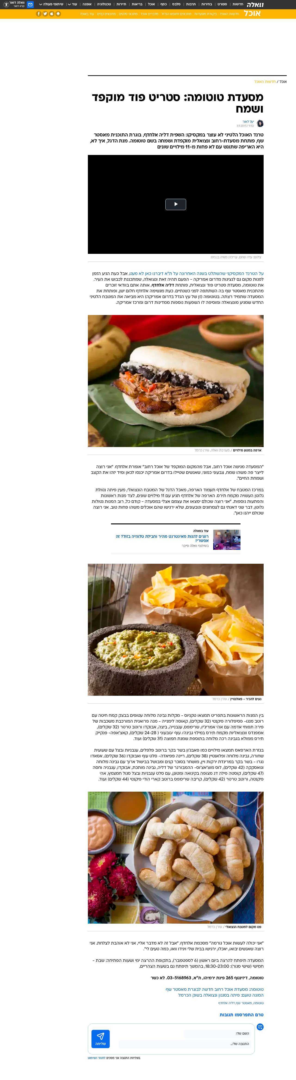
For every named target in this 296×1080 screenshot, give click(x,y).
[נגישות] (6, 5)
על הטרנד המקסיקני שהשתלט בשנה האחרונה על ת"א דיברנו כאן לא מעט (197, 274)
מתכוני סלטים (128, 14)
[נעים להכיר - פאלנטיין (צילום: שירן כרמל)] (176, 634)
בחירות (206, 4)
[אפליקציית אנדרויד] (58, 14)
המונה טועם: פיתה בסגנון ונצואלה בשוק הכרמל (221, 995)
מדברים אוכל (149, 14)
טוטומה (258, 1003)
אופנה (87, 4)
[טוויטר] (45, 14)
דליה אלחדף (226, 1003)
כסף (163, 4)
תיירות (121, 4)
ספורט (222, 4)
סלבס (176, 4)
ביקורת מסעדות (205, 14)
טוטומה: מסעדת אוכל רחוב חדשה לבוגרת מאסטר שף (215, 990)
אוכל (151, 4)
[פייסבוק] (39, 14)
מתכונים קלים (106, 14)
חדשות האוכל (229, 14)
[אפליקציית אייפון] (52, 14)
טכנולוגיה (104, 4)
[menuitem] (235, 4)
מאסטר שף (244, 1003)
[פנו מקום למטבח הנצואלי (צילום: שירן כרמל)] (176, 862)
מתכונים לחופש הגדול (176, 14)
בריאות (137, 4)
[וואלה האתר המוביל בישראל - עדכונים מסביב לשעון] (255, 4)
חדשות (238, 4)
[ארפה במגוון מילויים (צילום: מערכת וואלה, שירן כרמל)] (176, 385)
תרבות (191, 4)
